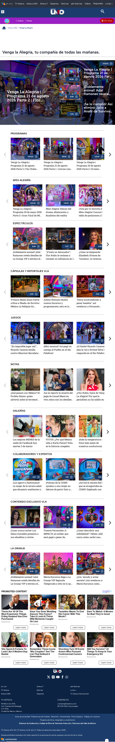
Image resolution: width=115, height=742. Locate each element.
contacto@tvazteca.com (67, 704)
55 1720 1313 (62, 706)
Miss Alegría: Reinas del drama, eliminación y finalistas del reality (58, 212)
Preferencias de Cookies (40, 717)
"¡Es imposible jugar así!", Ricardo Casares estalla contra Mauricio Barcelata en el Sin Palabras (24, 350)
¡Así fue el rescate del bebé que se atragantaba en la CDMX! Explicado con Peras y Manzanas (93, 486)
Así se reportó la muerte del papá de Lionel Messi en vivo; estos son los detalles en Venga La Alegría (58, 396)
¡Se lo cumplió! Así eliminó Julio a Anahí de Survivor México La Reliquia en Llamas (98, 107)
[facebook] (62, 678)
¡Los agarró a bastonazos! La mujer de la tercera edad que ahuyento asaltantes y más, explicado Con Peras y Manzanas (27, 486)
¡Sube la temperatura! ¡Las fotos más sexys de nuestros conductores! (92, 443)
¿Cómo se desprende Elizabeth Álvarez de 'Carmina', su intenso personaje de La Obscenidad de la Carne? (93, 256)
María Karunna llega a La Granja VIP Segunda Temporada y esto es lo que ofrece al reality (58, 580)
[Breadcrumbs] (5, 28)
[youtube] (58, 678)
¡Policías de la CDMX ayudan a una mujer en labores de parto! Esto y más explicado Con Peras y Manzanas (60, 486)
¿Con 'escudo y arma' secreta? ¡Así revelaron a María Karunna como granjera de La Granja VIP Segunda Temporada (90, 580)
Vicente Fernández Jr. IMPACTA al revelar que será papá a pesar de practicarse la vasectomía (57, 534)
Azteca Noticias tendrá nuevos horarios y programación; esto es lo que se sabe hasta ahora (56, 303)
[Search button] (102, 12)
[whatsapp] (66, 677)
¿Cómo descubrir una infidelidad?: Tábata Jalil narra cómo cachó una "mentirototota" (90, 534)
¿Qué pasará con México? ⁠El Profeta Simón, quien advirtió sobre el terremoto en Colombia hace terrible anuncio (25, 396)
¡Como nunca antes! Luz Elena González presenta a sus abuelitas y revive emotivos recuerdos (25, 534)
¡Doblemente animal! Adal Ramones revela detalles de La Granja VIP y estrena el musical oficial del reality (98, 90)
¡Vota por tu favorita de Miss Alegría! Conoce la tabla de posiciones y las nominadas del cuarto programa (91, 212)
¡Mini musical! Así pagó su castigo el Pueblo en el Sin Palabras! (58, 349)
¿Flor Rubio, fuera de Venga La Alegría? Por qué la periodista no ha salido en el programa (91, 396)
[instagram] (53, 678)
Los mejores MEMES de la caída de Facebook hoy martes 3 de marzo (26, 443)
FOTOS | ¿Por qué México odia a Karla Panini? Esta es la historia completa (59, 443)
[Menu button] (12, 12)
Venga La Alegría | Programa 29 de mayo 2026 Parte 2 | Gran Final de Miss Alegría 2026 (27, 212)
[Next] (110, 154)
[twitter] (48, 678)
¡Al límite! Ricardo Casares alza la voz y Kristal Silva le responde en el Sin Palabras (91, 349)
